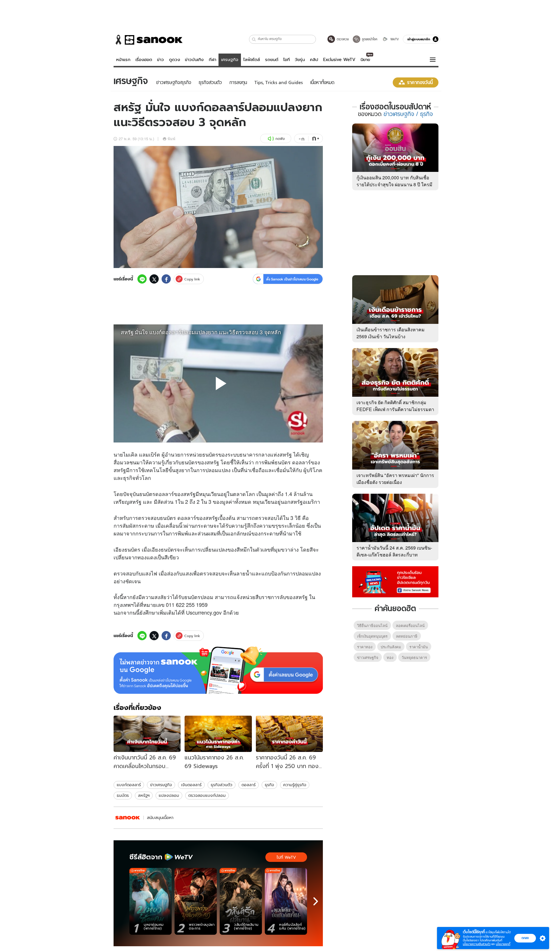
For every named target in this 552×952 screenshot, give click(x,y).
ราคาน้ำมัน (418, 646)
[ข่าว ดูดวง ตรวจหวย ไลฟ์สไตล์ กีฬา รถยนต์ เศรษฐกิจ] (148, 40)
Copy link (192, 279)
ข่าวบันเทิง (194, 59)
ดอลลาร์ (248, 785)
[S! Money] (127, 818)
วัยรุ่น (300, 59)
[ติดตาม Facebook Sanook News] (395, 581)
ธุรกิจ (269, 785)
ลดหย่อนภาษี (406, 636)
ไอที (286, 59)
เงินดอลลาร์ (191, 785)
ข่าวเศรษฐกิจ (161, 785)
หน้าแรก (123, 59)
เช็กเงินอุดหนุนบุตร (372, 636)
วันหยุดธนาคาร (414, 657)
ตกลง (525, 938)
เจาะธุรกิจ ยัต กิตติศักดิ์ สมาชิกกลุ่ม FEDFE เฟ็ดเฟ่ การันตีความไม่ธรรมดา (395, 406)
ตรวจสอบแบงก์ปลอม (207, 795)
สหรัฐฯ (144, 795)
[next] (315, 901)
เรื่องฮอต (143, 59)
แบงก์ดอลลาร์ (129, 785)
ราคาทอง (364, 646)
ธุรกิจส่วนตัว (221, 785)
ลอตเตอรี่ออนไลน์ (410, 625)
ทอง (390, 657)
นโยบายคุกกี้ (503, 944)
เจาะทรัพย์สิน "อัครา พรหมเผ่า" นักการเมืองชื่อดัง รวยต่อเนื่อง (395, 478)
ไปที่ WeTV (286, 857)
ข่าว (160, 59)
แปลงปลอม (169, 795)
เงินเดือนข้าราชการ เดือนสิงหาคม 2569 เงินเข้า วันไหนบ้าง (390, 333)
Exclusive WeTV (339, 59)
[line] (142, 279)
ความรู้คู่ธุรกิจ (294, 785)
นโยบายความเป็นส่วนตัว (476, 944)
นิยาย (365, 59)
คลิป (314, 59)
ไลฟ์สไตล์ (251, 59)
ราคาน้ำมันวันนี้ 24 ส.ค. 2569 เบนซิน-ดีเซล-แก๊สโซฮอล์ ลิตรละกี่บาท (394, 551)
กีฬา (212, 59)
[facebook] (166, 279)
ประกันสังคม (391, 646)
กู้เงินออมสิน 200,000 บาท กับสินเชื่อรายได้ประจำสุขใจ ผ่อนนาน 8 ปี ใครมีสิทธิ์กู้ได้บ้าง (394, 184)
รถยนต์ (271, 59)
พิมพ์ (171, 138)
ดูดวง (174, 59)
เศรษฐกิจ (229, 59)
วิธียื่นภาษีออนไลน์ (372, 625)
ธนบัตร (123, 795)
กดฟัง (280, 138)
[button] (254, 39)
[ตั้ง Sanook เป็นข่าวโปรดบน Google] (218, 670)
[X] (154, 279)
